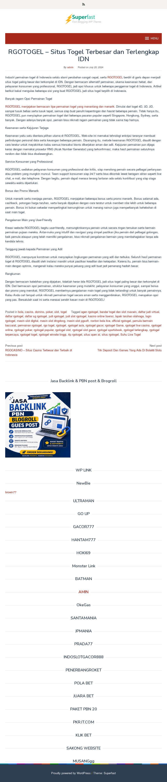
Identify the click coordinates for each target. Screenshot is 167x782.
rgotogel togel (28, 334)
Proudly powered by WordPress (71, 773)
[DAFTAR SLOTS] (83, 18)
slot (56, 312)
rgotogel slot (63, 330)
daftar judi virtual (148, 312)
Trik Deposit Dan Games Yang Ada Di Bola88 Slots (129, 347)
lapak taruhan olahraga (129, 316)
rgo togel (48, 325)
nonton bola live (100, 321)
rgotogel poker (23, 330)
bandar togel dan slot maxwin (118, 312)
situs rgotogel (110, 334)
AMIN (83, 592)
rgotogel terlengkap (136, 330)
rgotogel (61, 325)
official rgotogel (121, 321)
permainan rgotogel (30, 325)
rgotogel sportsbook (109, 330)
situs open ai (92, 334)
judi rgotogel (56, 316)
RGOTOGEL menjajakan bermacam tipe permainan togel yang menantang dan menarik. (60, 106)
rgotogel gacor (94, 325)
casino (29, 312)
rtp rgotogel (75, 334)
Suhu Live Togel (130, 334)
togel (64, 312)
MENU (155, 39)
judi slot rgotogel (76, 316)
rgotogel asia (76, 325)
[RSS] (83, 4)
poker (49, 312)
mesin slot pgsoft (78, 321)
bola (20, 312)
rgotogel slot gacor (83, 330)
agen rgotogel (89, 312)
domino (39, 312)
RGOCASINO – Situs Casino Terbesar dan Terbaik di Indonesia (38, 350)
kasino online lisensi (101, 316)
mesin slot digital (27, 321)
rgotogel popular (43, 330)
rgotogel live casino (137, 325)
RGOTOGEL (115, 77)
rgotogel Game (114, 325)
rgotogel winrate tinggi (52, 334)
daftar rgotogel (14, 316)
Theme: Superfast (104, 773)
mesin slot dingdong (52, 321)
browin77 (10, 492)
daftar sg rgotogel (36, 316)
